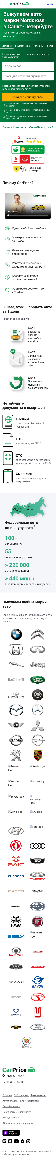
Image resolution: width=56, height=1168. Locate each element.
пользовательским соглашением (32, 104)
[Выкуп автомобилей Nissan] (17, 740)
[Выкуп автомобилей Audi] (39, 846)
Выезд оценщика (12, 1117)
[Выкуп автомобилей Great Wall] (17, 951)
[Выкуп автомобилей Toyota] (17, 800)
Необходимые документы (17, 1112)
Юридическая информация (18, 1123)
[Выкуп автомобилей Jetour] (39, 967)
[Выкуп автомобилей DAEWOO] (17, 906)
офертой (11, 106)
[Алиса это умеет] (11, 1135)
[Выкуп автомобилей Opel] (39, 740)
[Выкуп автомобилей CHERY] (39, 876)
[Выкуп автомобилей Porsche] (39, 755)
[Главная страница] (14, 1069)
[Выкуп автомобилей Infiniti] (39, 649)
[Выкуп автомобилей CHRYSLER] (39, 891)
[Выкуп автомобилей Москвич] (39, 1012)
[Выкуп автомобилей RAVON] (39, 982)
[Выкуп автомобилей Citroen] (39, 634)
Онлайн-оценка (11, 1106)
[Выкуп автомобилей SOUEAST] (39, 997)
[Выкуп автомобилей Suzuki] (39, 785)
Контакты (33, 1100)
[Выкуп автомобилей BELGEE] (39, 861)
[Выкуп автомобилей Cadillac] (28, 1042)
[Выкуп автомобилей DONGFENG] (17, 846)
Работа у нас (21, 1095)
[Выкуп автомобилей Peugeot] (17, 755)
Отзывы (7, 1095)
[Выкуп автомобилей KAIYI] (17, 982)
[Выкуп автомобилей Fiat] (39, 921)
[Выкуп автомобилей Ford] (39, 830)
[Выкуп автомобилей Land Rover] (39, 679)
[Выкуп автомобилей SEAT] (17, 997)
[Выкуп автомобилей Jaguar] (17, 664)
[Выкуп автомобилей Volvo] (17, 815)
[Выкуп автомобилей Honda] (17, 649)
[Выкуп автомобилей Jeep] (39, 664)
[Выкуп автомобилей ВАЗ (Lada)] (39, 1027)
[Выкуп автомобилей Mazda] (17, 710)
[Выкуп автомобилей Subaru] (17, 785)
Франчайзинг (38, 1095)
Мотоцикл (38, 46)
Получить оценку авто (28, 97)
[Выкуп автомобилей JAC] (17, 967)
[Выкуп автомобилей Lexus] (17, 695)
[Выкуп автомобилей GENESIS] (39, 936)
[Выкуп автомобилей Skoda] (39, 770)
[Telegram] (22, 1141)
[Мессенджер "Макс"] (28, 1141)
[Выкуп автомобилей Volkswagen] (39, 800)
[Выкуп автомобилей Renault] (17, 770)
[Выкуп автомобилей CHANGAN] (17, 876)
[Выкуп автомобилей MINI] (17, 725)
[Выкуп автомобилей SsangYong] (17, 1012)
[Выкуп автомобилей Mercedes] (39, 710)
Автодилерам (10, 1100)
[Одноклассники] (10, 1141)
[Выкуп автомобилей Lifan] (39, 695)
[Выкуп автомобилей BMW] (17, 634)
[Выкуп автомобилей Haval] (39, 951)
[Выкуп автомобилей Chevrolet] (17, 1027)
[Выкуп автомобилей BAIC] (17, 861)
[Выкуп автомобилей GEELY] (17, 936)
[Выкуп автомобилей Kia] (17, 679)
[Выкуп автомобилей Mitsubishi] (39, 725)
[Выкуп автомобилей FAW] (17, 921)
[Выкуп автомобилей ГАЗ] (39, 815)
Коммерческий (22, 46)
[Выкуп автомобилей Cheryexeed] (17, 891)
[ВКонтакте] (4, 1141)
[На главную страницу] (18, 4)
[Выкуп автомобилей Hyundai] (17, 830)
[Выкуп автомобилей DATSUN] (39, 906)
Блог (23, 1100)
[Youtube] (16, 1141)
